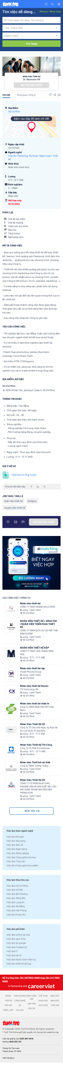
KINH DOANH (20, 995)
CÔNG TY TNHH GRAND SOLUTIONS (37, 606)
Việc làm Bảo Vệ (14, 844)
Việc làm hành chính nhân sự (21, 959)
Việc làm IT (12, 951)
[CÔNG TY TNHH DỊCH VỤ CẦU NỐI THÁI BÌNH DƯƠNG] (11, 626)
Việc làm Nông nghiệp (17, 853)
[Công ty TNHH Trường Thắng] (11, 768)
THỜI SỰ (8, 1000)
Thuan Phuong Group (30, 671)
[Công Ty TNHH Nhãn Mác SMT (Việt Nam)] (11, 709)
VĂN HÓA (31, 1003)
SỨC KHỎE (43, 1005)
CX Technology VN (29, 689)
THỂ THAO (43, 995)
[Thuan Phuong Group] (11, 674)
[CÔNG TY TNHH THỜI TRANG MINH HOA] (11, 653)
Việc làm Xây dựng (15, 840)
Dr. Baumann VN (31, 79)
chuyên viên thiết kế (14, 507)
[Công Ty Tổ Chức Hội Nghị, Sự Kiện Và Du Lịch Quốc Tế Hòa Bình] (11, 729)
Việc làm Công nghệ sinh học (21, 857)
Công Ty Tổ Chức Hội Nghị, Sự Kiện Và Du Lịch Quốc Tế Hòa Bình (38, 729)
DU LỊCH (20, 1010)
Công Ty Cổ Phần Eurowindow (35, 748)
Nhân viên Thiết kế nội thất (35, 762)
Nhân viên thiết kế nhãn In (34, 703)
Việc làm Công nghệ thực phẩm (22, 865)
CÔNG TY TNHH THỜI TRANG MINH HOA (37, 653)
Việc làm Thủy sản (15, 861)
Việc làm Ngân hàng (16, 848)
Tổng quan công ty (26, 94)
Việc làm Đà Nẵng (15, 906)
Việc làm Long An (15, 902)
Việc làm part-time (16, 938)
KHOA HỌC (43, 1000)
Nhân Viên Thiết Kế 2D (32, 779)
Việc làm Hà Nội (14, 889)
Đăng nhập (55, 11)
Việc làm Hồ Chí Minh (17, 885)
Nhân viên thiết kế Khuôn (34, 685)
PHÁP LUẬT (8, 1010)
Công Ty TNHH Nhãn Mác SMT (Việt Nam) (37, 708)
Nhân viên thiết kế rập (32, 668)
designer (32, 501)
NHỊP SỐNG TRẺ (31, 997)
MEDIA (8, 995)
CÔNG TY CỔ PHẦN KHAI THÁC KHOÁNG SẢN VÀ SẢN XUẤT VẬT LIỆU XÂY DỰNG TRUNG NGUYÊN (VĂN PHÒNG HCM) (38, 788)
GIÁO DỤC (54, 995)
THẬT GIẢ (55, 1005)
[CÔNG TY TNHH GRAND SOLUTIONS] (11, 609)
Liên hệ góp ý (8, 1057)
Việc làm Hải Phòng (16, 910)
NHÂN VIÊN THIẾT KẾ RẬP (34, 647)
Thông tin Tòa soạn (11, 1048)
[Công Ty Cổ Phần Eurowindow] (11, 750)
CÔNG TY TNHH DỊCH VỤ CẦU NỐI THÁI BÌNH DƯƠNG (39, 632)
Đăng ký (43, 11)
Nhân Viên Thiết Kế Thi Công (36, 744)
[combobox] (31, 20)
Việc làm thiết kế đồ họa (18, 963)
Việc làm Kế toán (15, 836)
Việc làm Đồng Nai (15, 898)
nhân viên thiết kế (13, 501)
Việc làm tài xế (13, 955)
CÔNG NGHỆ (20, 1000)
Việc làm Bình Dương (16, 893)
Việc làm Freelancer (16, 947)
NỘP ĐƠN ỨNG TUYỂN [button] (31, 85)
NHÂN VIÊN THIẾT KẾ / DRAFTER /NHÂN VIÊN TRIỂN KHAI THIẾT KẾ (38, 623)
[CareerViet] (41, 986)
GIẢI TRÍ (31, 1008)
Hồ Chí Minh (14, 111)
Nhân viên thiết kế (30, 603)
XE (20, 1005)
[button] (52, 3)
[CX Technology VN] (11, 691)
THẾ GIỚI (8, 1005)
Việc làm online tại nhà (18, 934)
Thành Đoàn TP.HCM (11, 1051)
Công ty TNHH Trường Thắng (34, 765)
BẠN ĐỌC (55, 1000)
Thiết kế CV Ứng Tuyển (24, 474)
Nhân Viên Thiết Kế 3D (32, 723)
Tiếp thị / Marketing (18, 155)
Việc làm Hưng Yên (16, 914)
